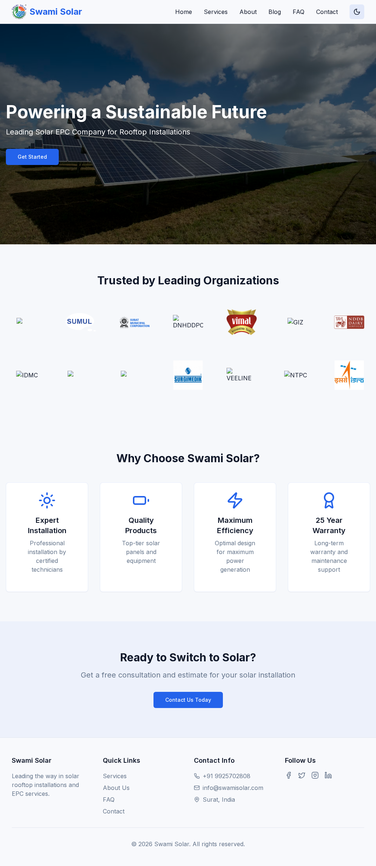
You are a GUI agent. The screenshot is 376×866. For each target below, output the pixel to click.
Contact (327, 11)
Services (216, 11)
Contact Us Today (188, 700)
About (248, 11)
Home (183, 11)
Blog (274, 11)
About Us (116, 787)
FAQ (298, 11)
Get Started (32, 157)
